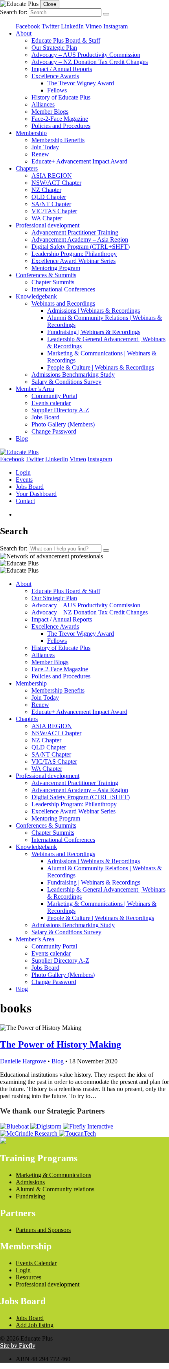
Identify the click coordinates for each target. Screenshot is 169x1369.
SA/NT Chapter (51, 204)
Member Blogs (49, 111)
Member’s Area (35, 388)
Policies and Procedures (60, 125)
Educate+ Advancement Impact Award (79, 161)
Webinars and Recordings (63, 303)
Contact (25, 501)
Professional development (47, 225)
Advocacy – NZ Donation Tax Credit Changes (89, 61)
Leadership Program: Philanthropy (74, 253)
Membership (31, 133)
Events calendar (51, 403)
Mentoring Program (55, 268)
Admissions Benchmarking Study (73, 374)
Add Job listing (34, 1325)
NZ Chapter (46, 189)
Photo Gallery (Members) (63, 424)
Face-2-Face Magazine (59, 118)
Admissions (30, 1182)
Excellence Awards (55, 76)
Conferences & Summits (46, 275)
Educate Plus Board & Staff (65, 40)
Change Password (53, 431)
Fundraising (30, 1196)
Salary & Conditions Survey (66, 381)
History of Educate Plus (60, 97)
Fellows (57, 90)
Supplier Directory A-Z (60, 410)
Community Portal (54, 395)
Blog (22, 438)
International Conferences (63, 289)
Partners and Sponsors (43, 1229)
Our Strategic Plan (54, 47)
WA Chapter (46, 218)
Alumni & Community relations (55, 1189)
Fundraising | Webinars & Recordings (93, 332)
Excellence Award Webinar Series (73, 260)
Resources (28, 1277)
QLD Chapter (48, 196)
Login (23, 472)
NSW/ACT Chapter (56, 182)
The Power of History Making (60, 1044)
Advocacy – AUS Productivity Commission (85, 54)
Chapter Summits (52, 282)
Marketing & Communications (53, 1175)
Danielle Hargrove (23, 1061)
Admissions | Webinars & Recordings (93, 310)
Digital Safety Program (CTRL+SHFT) (80, 246)
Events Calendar (36, 1263)
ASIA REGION (51, 175)
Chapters (27, 168)
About (23, 33)
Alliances (43, 104)
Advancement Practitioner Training (74, 232)
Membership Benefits (57, 140)
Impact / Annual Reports (61, 69)
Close (49, 4)
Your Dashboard (36, 493)
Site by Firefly (17, 1345)
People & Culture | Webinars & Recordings (100, 367)
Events (24, 479)
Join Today (45, 147)
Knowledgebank (36, 296)
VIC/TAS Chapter (54, 211)
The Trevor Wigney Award (80, 83)
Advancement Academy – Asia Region (79, 239)
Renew (40, 154)
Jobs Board (45, 417)
